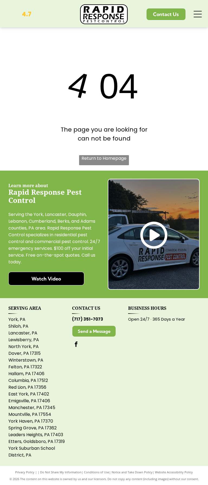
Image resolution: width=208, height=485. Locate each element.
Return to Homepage (104, 158)
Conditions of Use (96, 472)
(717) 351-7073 (87, 319)
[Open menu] (198, 14)
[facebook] (76, 345)
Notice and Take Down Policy (132, 472)
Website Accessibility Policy (174, 472)
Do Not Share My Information (61, 472)
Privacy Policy (24, 472)
